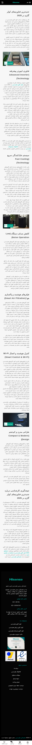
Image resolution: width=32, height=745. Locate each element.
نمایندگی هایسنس (16, 557)
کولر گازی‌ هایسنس (17, 85)
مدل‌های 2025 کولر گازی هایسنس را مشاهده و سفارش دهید (16, 553)
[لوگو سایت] (16, 2)
